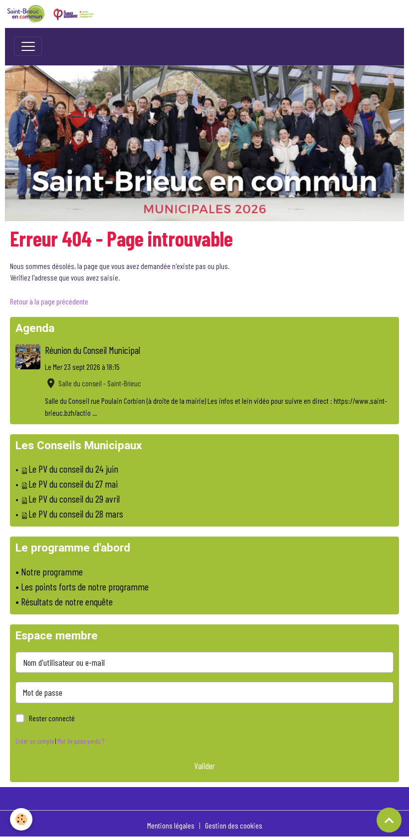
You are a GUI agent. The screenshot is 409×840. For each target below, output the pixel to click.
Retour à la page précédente (49, 301)
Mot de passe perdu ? (80, 741)
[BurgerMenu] (28, 46)
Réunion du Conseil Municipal (92, 350)
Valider (204, 765)
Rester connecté (52, 718)
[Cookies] (21, 819)
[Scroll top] (389, 820)
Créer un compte (34, 741)
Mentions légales (171, 825)
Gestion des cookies (233, 825)
